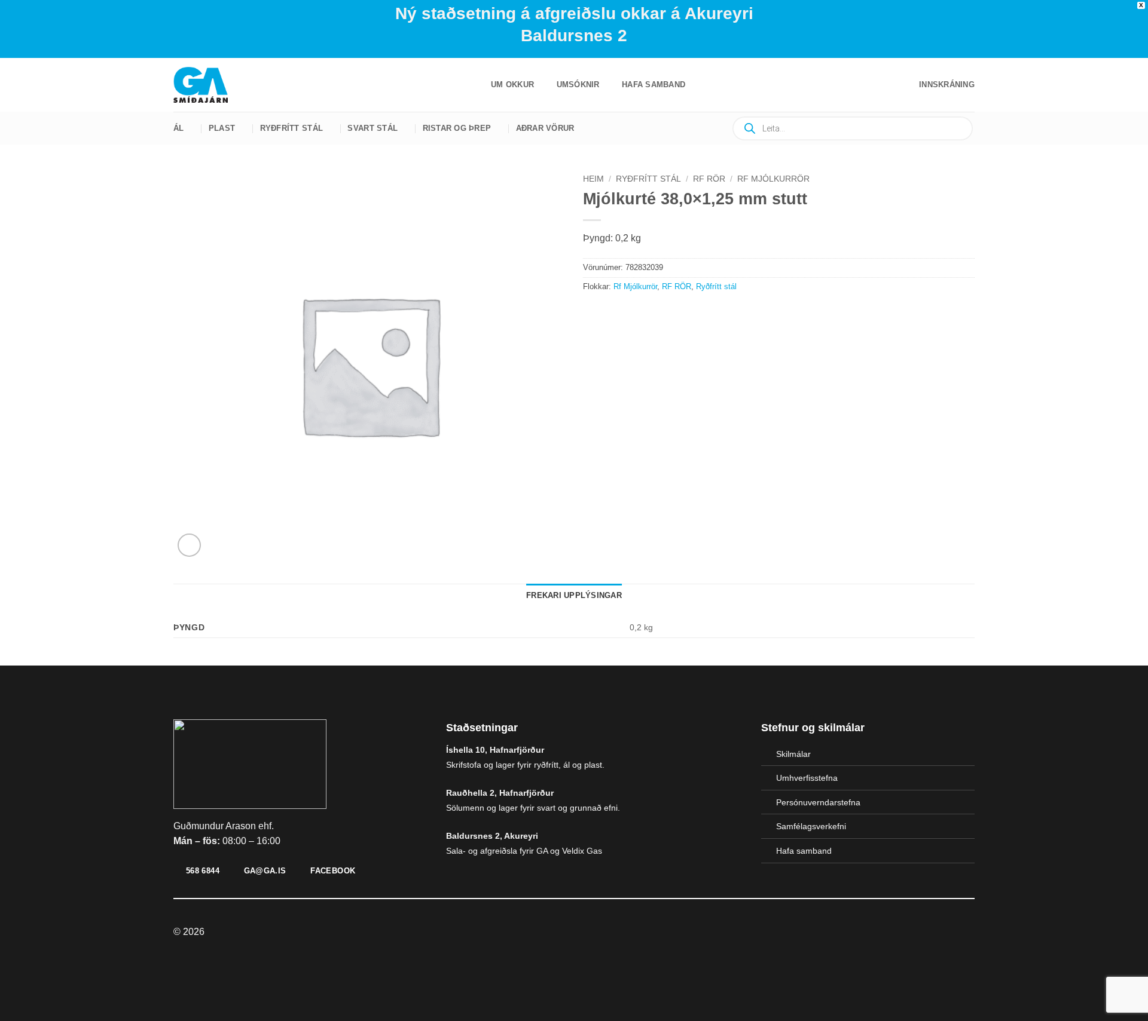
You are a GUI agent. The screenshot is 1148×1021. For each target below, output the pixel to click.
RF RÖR (709, 178)
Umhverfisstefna (807, 778)
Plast (222, 128)
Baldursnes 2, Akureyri (492, 836)
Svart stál (372, 128)
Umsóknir (578, 84)
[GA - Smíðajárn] (206, 85)
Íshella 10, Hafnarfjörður (495, 750)
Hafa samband (653, 84)
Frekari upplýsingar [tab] (574, 595)
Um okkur (512, 84)
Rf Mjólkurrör (773, 178)
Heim (593, 178)
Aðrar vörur (545, 128)
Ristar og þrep (457, 128)
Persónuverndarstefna (818, 802)
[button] (947, 85)
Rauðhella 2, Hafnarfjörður (500, 793)
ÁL (178, 128)
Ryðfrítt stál (291, 128)
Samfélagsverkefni (811, 826)
